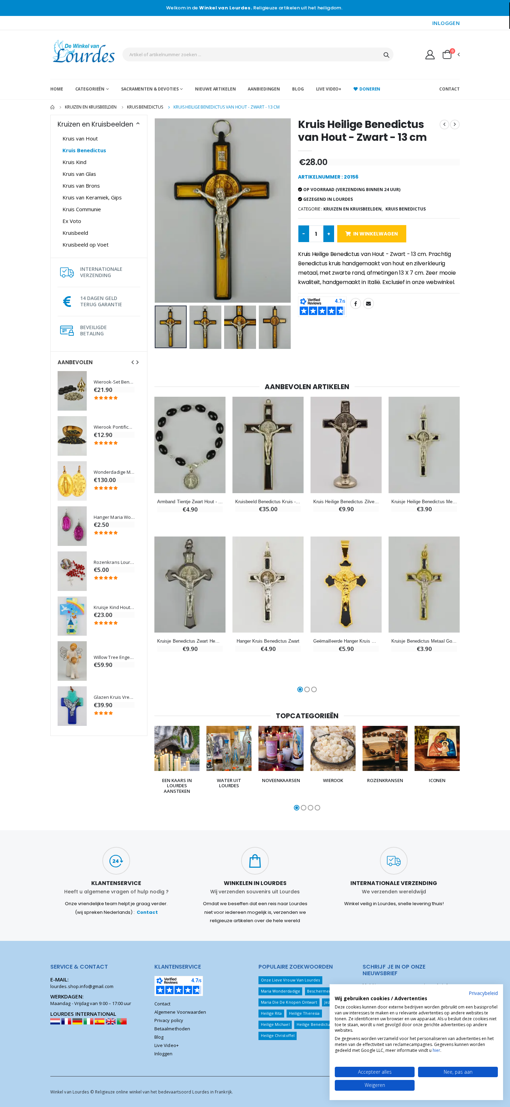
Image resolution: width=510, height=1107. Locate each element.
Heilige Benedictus (314, 1024)
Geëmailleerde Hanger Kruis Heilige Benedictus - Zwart (346, 641)
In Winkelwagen (375, 233)
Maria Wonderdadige (280, 991)
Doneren (369, 89)
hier (436, 1050)
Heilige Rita (271, 1013)
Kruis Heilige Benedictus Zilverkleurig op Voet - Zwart (346, 501)
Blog (298, 89)
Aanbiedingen (264, 89)
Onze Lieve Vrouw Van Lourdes (290, 979)
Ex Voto (71, 220)
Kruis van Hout (80, 138)
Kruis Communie (81, 209)
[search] (386, 54)
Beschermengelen (324, 991)
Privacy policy (168, 1020)
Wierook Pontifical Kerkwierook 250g (114, 427)
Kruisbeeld (75, 232)
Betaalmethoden (172, 1029)
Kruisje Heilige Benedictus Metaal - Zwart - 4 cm (424, 501)
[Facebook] (355, 303)
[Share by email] (368, 303)
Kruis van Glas (79, 173)
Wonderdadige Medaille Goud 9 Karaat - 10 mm (114, 472)
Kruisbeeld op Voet (85, 244)
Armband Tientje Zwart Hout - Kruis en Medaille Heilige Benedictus (190, 501)
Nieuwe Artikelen (215, 89)
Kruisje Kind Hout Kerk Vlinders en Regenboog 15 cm (114, 607)
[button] (451, 54)
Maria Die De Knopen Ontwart (289, 1002)
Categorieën (90, 89)
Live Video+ (329, 89)
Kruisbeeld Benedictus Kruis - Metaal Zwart (268, 501)
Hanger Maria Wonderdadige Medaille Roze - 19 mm (114, 517)
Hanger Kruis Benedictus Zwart (268, 641)
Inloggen (163, 1053)
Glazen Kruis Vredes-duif (114, 697)
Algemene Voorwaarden (180, 1012)
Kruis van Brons (81, 185)
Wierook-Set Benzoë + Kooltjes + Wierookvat (114, 382)
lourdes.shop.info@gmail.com (81, 986)
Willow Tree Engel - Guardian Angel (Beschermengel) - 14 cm (114, 657)
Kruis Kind (74, 161)
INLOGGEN (446, 22)
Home (56, 89)
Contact (449, 89)
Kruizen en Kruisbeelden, (353, 209)
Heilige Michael (275, 1024)
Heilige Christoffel (278, 1035)
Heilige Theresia (304, 1013)
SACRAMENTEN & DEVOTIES (149, 89)
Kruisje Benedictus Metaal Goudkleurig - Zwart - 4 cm (424, 641)
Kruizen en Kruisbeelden (91, 107)
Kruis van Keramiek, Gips (92, 197)
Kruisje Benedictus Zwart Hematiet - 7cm (190, 641)
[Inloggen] (430, 54)
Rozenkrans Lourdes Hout (114, 562)
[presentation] (132, 362)
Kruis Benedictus (145, 107)
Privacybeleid (483, 993)
